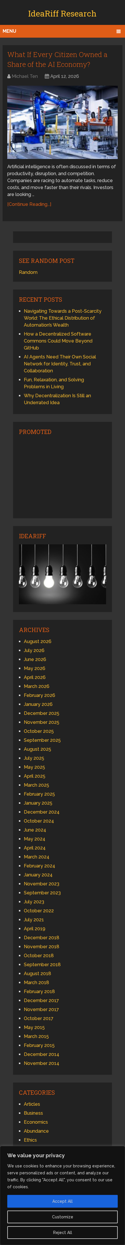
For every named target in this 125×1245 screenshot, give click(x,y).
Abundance (36, 1131)
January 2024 (38, 875)
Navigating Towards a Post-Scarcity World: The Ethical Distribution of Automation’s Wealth (62, 318)
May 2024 (34, 839)
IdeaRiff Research (62, 13)
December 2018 (41, 937)
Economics (36, 1122)
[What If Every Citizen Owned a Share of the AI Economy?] (62, 122)
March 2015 (36, 1036)
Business (33, 1113)
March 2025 (36, 785)
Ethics (30, 1140)
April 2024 (35, 848)
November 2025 (41, 722)
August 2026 (37, 641)
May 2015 (34, 1027)
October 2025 (39, 731)
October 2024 (39, 821)
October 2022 (39, 910)
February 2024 (39, 866)
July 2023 (34, 902)
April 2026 (35, 677)
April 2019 (34, 928)
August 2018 (37, 973)
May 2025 (34, 767)
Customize (62, 1217)
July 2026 (34, 650)
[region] (62, 1195)
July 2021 (34, 919)
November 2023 (41, 884)
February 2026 (39, 695)
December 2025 (41, 713)
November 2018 (41, 946)
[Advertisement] (62, 476)
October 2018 (39, 955)
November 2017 (41, 1009)
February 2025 (39, 794)
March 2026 (36, 686)
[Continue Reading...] (29, 204)
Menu (9, 31)
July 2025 (34, 758)
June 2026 (35, 659)
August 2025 (37, 749)
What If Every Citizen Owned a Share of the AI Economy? (57, 59)
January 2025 (38, 803)
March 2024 (36, 857)
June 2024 (35, 830)
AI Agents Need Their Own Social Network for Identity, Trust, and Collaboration (60, 364)
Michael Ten (25, 76)
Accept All (62, 1201)
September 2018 (42, 964)
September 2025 (42, 740)
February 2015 (39, 1045)
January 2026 (38, 704)
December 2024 (42, 812)
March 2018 (36, 982)
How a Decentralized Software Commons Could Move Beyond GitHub (58, 341)
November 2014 (41, 1063)
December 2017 (41, 1000)
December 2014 (41, 1054)
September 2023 (42, 893)
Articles (32, 1104)
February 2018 (39, 991)
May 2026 (34, 668)
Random (28, 272)
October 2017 (38, 1018)
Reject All (62, 1232)
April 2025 (34, 776)
